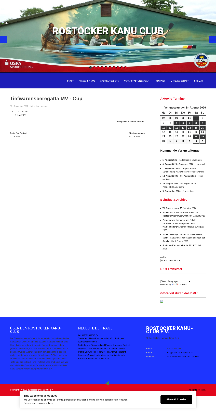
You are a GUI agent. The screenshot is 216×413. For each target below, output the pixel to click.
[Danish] (182, 277)
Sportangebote (109, 80)
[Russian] (186, 277)
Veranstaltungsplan (136, 80)
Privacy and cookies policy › (38, 403)
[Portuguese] (178, 277)
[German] (170, 277)
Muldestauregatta (137, 135)
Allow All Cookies (176, 399)
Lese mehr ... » (108, 44)
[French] (174, 277)
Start (70, 80)
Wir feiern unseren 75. (173, 208)
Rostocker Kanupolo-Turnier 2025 (178, 245)
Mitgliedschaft (179, 80)
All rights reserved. (197, 390)
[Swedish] (194, 277)
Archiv (163, 257)
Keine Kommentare (39, 106)
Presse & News (87, 80)
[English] (162, 277)
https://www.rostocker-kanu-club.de (183, 356)
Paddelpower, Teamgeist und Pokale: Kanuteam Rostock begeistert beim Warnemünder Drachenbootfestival (180, 223)
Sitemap (198, 80)
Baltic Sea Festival (18, 135)
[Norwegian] (190, 277)
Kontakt (160, 80)
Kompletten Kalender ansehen (131, 121)
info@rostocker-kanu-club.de (180, 352)
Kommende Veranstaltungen (180, 150)
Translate (183, 285)
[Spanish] (166, 277)
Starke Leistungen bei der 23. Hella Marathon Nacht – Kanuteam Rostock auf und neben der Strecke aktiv (184, 237)
